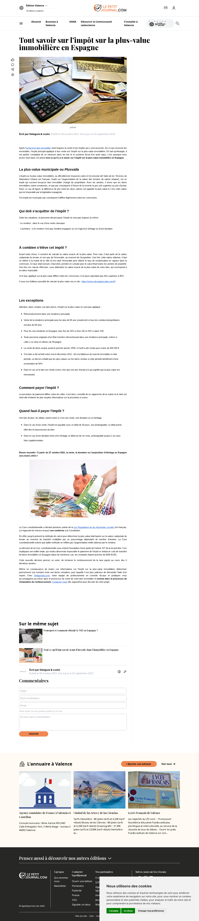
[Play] (170, 23)
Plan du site (81, 916)
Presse (75, 895)
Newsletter (60, 885)
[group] (170, 22)
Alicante (36, 21)
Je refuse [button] (128, 910)
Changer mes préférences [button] (151, 910)
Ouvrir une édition (82, 881)
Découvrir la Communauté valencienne (96, 23)
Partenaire (78, 885)
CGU (74, 899)
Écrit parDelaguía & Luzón (34, 134)
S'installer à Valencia (131, 23)
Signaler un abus (81, 904)
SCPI (97, 882)
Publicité (76, 890)
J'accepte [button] (113, 910)
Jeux (97, 899)
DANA (72, 21)
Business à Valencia (52, 23)
